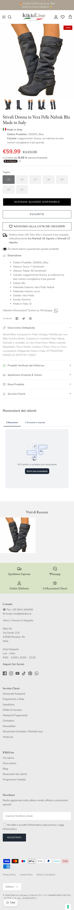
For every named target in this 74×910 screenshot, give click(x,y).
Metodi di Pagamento (15, 715)
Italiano (10, 886)
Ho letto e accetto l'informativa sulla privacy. (32, 825)
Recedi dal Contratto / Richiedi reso (23, 731)
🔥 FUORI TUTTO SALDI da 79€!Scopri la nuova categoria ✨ (37, 5)
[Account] (55, 17)
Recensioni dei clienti (15, 774)
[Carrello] (70, 17)
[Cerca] (11, 17)
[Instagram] (11, 673)
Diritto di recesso (12, 710)
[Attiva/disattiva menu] (4, 17)
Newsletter (9, 726)
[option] (37, 61)
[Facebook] (5, 673)
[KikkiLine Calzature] (33, 17)
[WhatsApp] (55, 310)
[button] (37, 202)
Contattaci (8, 720)
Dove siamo (9, 763)
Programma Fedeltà (14, 779)
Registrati (14, 837)
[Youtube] (17, 673)
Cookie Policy (26, 874)
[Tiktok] (24, 673)
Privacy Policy (9, 874)
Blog (5, 768)
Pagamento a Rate (13, 699)
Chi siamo (8, 758)
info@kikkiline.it (22, 613)
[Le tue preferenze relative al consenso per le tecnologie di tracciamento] (68, 906)
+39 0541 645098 (22, 609)
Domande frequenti (14, 693)
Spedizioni (8, 704)
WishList (8, 737)
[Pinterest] (30, 673)
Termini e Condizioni (45, 874)
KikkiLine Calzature (19, 895)
